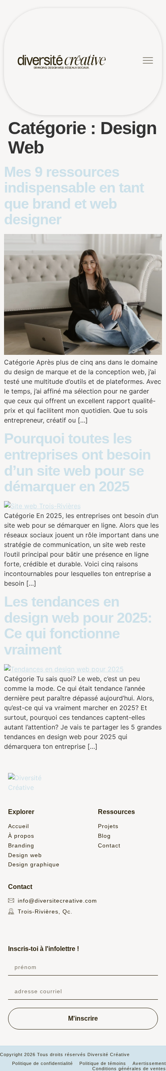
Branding (21, 845)
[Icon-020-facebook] (23, 926)
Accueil (18, 826)
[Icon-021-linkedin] (45, 926)
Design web (25, 855)
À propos (21, 836)
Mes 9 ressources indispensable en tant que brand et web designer (74, 196)
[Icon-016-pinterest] (34, 926)
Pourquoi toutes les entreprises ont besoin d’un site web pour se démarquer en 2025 (77, 462)
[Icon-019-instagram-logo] (11, 926)
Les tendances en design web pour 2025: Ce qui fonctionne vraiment (78, 625)
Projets (108, 826)
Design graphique (34, 864)
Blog (104, 836)
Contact (109, 845)
